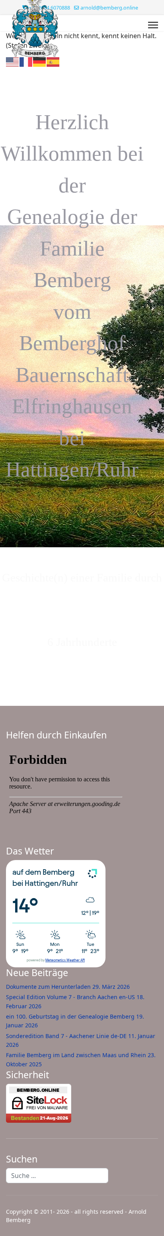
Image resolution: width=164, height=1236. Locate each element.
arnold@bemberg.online (109, 7)
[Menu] (153, 25)
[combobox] (57, 1175)
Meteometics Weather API (65, 960)
